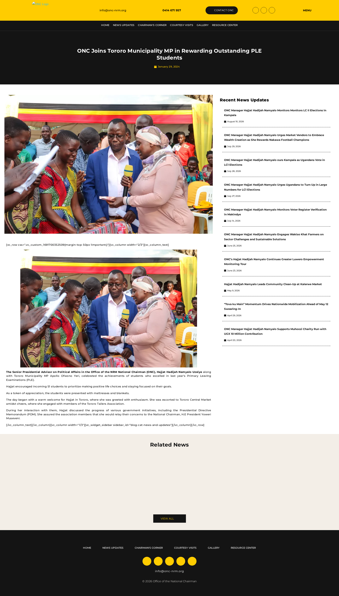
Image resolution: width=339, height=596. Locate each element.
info (158, 571)
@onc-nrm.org (172, 571)
